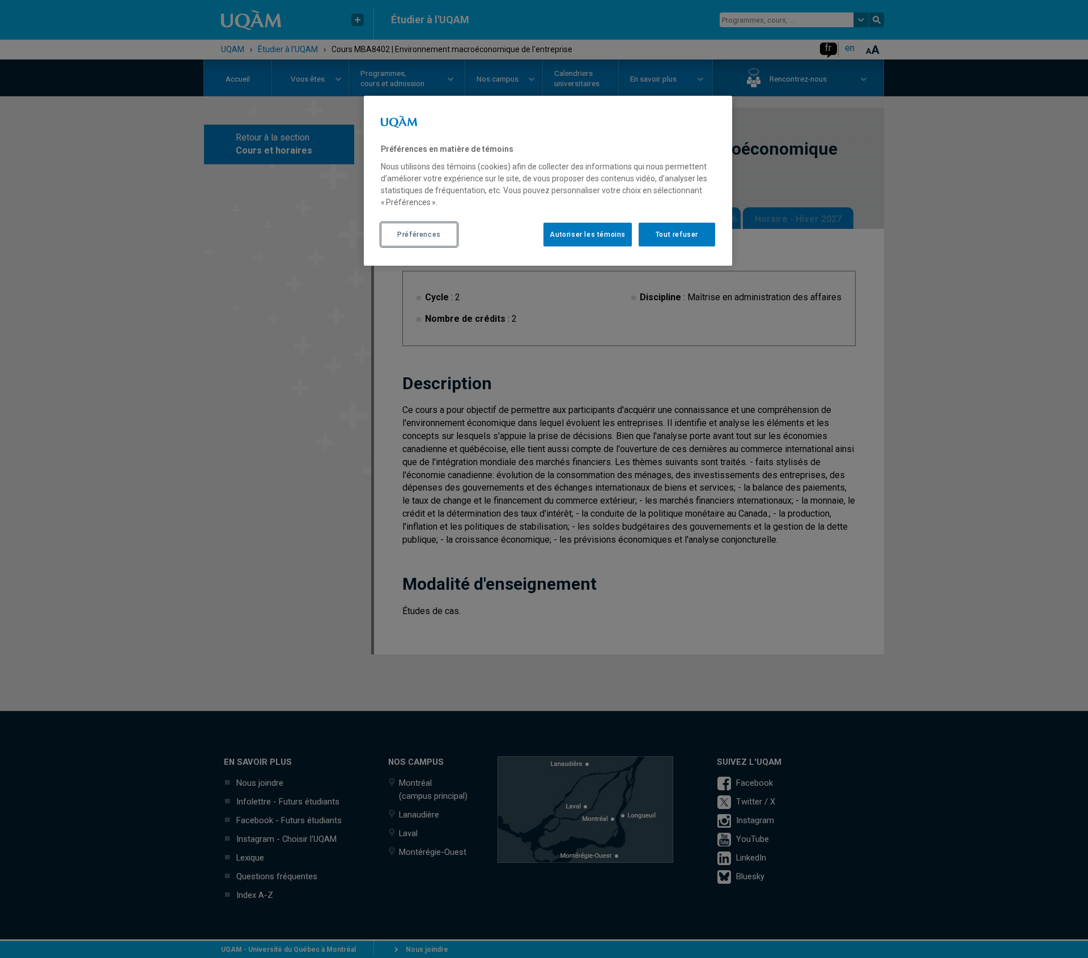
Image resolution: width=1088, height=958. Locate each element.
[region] (548, 181)
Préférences (419, 235)
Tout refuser (677, 235)
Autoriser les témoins (588, 235)
